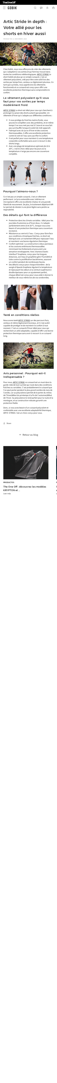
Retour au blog (30, 434)
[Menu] (4, 8)
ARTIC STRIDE (43, 74)
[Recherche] (35, 8)
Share (9, 423)
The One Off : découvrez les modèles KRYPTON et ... (24, 488)
